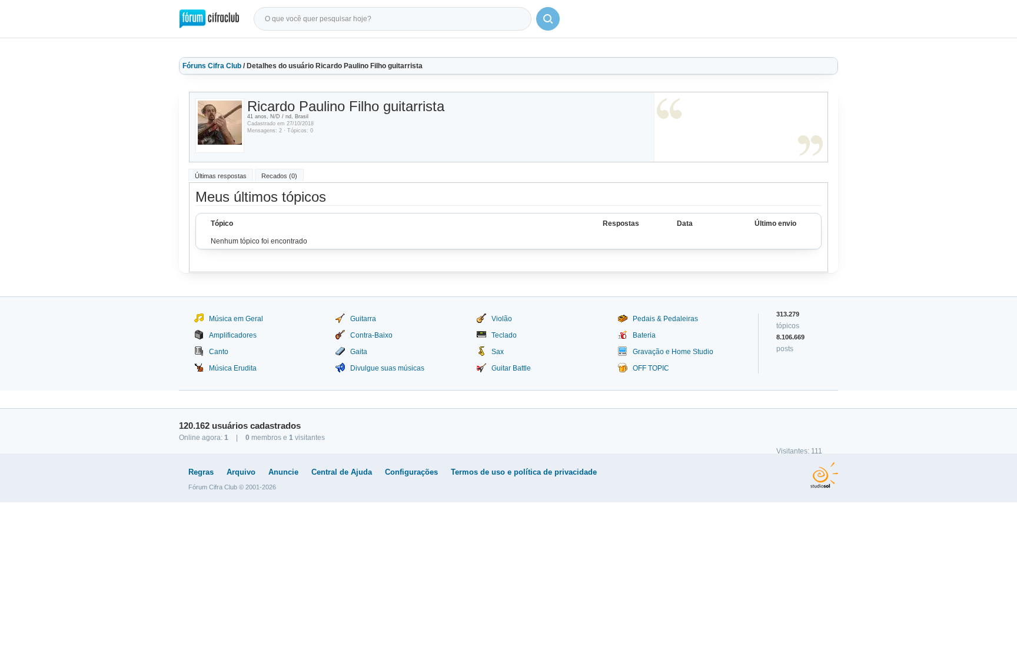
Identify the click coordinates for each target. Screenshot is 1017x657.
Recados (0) (279, 175)
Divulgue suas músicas (387, 368)
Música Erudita (233, 368)
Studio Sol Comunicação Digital (824, 475)
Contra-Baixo (371, 335)
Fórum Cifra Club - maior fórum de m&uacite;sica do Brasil (209, 18)
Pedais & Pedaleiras (665, 319)
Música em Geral (236, 319)
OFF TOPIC (651, 368)
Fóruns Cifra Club (211, 66)
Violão (501, 319)
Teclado (504, 335)
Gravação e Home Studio (673, 352)
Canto (218, 352)
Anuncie (283, 472)
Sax (497, 352)
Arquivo (241, 472)
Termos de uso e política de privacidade (524, 472)
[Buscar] (548, 19)
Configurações (411, 472)
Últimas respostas (221, 175)
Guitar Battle (511, 368)
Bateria (644, 335)
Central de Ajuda (341, 472)
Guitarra (363, 319)
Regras (201, 472)
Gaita (358, 352)
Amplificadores (233, 335)
